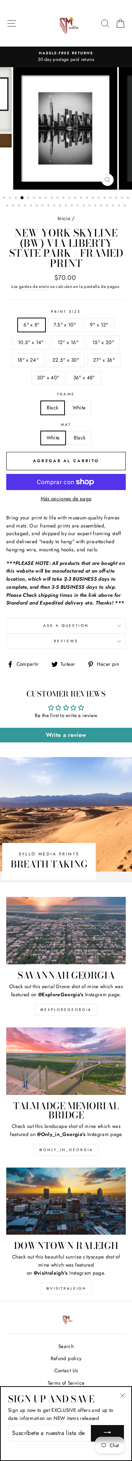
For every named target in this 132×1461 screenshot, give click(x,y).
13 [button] (76, 198)
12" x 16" (68, 342)
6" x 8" (31, 324)
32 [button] (61, 206)
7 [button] (41, 198)
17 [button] (99, 198)
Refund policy (66, 1358)
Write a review (66, 735)
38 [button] (96, 206)
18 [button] (105, 198)
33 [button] (67, 206)
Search (66, 1346)
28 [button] (37, 206)
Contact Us (66, 1370)
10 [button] (58, 198)
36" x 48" (84, 377)
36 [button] (84, 206)
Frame (65, 394)
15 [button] (87, 198)
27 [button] (31, 206)
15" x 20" (103, 342)
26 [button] (25, 206)
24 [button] (14, 206)
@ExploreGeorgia (66, 1009)
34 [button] (72, 206)
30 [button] (49, 206)
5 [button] (29, 198)
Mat (66, 424)
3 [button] (16, 198)
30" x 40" (48, 377)
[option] (66, 56)
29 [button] (43, 206)
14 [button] (82, 198)
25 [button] (20, 206)
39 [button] (102, 206)
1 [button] (5, 198)
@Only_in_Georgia (66, 1150)
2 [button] (10, 198)
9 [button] (52, 198)
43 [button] (125, 206)
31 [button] (55, 206)
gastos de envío (34, 286)
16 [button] (93, 198)
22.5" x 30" (65, 360)
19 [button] (111, 198)
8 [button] (46, 198)
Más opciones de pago (66, 498)
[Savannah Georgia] (66, 930)
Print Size (66, 311)
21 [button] (123, 198)
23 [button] (8, 206)
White (79, 407)
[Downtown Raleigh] (66, 1201)
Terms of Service (66, 1383)
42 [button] (119, 206)
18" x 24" (27, 360)
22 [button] (129, 198)
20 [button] (117, 198)
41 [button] (113, 206)
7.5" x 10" (65, 324)
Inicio (64, 218)
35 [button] (78, 206)
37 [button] (90, 206)
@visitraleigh (66, 1288)
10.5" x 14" (31, 342)
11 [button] (64, 198)
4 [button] (22, 198)
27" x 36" (104, 360)
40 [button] (108, 206)
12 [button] (70, 198)
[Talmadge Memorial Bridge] (66, 1061)
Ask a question (66, 625)
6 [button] (35, 198)
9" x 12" (99, 324)
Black (53, 407)
